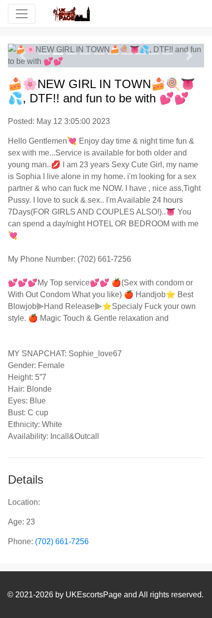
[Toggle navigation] (21, 14)
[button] (22, 55)
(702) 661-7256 (62, 541)
